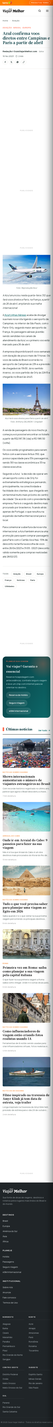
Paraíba (6, 1341)
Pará (31, 1337)
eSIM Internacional (18, 711)
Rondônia (33, 1341)
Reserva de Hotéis (18, 695)
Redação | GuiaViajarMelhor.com (20, 51)
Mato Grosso (9, 1383)
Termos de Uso (10, 1302)
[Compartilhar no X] (11, 62)
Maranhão (7, 1337)
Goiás (5, 1378)
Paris (32, 580)
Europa (27, 28)
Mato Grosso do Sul (12, 1387)
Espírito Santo (35, 1374)
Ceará (6, 1332)
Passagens (8, 1261)
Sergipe (6, 1359)
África (5, 1241)
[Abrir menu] (47, 11)
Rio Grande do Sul (11, 1407)
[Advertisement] (26, 101)
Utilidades (9, 586)
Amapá (32, 1328)
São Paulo (33, 1387)
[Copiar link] (23, 62)
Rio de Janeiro (35, 1383)
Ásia (5, 1236)
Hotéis (6, 1256)
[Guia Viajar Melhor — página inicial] (13, 10)
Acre (31, 1324)
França (8, 580)
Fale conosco (9, 1297)
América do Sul (10, 1231)
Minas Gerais (35, 1378)
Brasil (17, 28)
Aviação (16, 20)
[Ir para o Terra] (7, 3)
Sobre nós (8, 1287)
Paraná (6, 1402)
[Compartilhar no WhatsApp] (17, 62)
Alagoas (7, 1324)
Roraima (33, 1346)
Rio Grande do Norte (13, 1355)
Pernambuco (9, 1346)
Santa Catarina (10, 1411)
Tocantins (34, 1350)
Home (5, 20)
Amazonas (34, 1332)
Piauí (5, 1350)
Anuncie (7, 1292)
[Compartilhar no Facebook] (5, 62)
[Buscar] (40, 11)
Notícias (21, 580)
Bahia (5, 1328)
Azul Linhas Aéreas (15, 315)
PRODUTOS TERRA (40, 3)
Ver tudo (42, 730)
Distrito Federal (10, 1374)
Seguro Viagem (16, 703)
